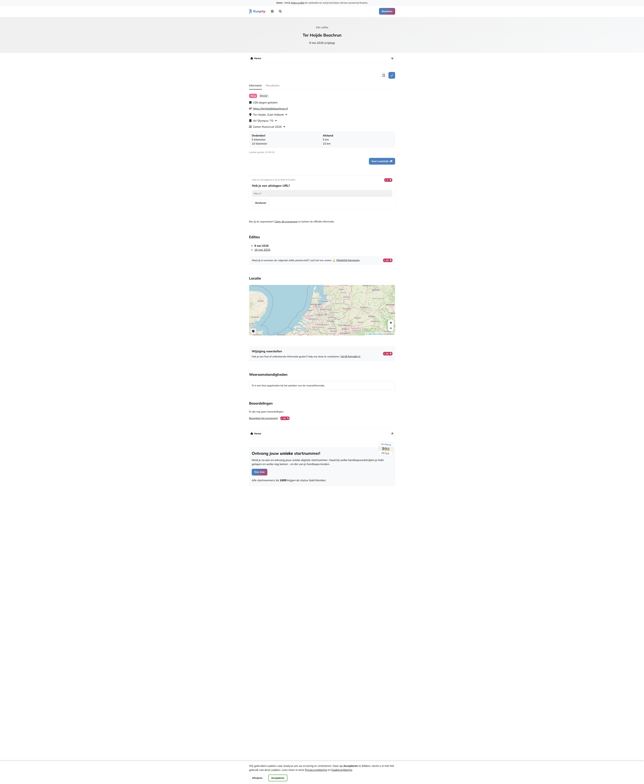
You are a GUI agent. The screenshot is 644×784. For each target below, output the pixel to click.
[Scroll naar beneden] (392, 58)
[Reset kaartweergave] (253, 331)
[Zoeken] (280, 11)
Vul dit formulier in (350, 356)
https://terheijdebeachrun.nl (270, 108)
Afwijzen (257, 777)
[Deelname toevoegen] (391, 75)
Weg (253, 95)
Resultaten (272, 85)
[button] (272, 11)
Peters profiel (297, 2)
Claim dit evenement (286, 221)
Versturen (260, 202)
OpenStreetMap (375, 334)
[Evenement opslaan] (383, 75)
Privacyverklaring (316, 770)
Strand (263, 95)
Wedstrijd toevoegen (348, 260)
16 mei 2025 (262, 249)
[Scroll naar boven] (392, 433)
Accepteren (277, 777)
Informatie (255, 85)
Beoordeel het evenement (263, 418)
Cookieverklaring (341, 770)
